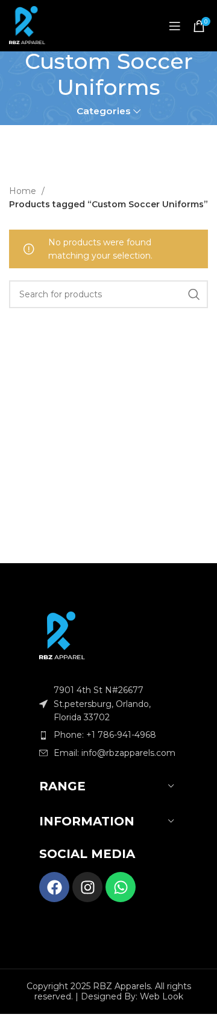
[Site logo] (27, 26)
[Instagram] (87, 887)
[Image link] (62, 634)
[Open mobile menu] (175, 26)
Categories (104, 110)
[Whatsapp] (120, 887)
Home (24, 191)
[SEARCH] (194, 294)
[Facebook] (54, 887)
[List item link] (108, 734)
